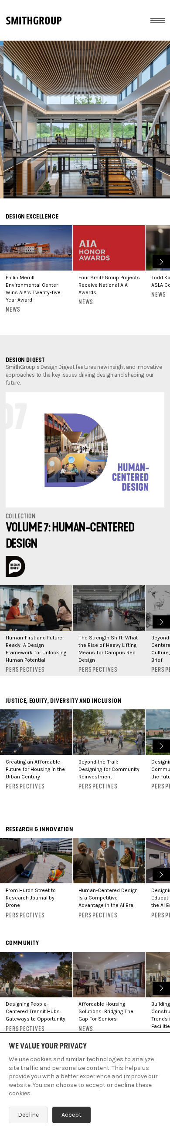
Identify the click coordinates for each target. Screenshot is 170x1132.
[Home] (34, 20)
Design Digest (25, 360)
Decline (28, 1114)
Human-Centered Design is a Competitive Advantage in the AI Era (108, 897)
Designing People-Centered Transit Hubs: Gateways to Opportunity (35, 1011)
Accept (71, 1114)
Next (160, 260)
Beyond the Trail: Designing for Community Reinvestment (108, 769)
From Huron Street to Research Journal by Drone (31, 897)
